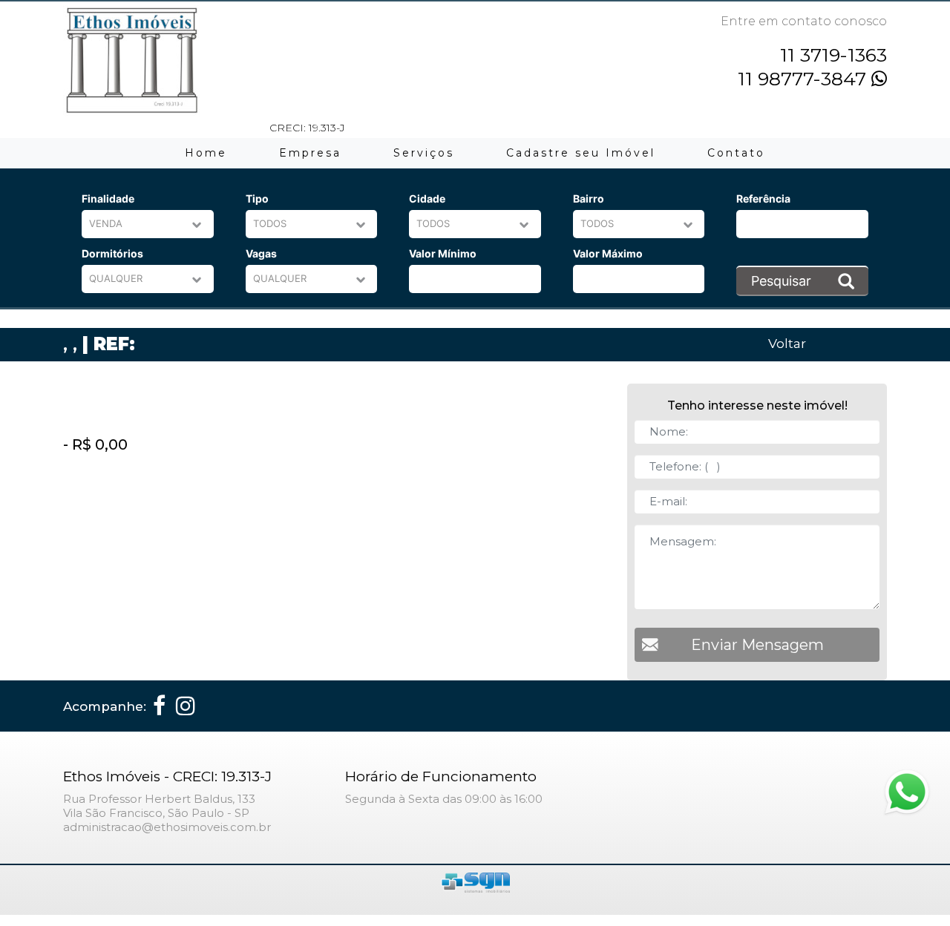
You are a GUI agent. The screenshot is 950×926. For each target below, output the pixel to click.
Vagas (261, 253)
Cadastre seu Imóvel (580, 153)
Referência (763, 198)
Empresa (310, 153)
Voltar (787, 343)
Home (206, 153)
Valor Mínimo (442, 253)
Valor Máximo (608, 253)
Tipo (257, 198)
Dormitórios (112, 253)
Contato (736, 153)
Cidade (427, 198)
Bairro (588, 198)
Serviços (423, 153)
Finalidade (108, 198)
